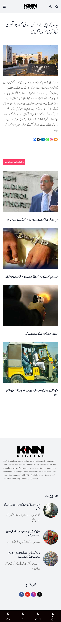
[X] (39, 139)
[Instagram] (51, 139)
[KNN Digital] (30, 7)
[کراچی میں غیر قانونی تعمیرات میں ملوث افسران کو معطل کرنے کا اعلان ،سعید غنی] (30, 191)
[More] (56, 139)
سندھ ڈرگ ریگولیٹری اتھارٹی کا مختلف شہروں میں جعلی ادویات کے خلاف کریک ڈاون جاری (24, 555)
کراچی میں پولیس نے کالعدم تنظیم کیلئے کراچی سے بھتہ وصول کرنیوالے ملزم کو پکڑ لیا (31, 277)
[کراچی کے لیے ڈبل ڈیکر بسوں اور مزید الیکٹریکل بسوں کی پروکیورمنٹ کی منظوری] (50, 537)
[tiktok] (39, 594)
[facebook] (21, 594)
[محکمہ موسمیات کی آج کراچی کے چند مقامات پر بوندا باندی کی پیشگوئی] (50, 510)
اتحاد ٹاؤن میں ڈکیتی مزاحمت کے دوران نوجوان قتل (41, 334)
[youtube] (27, 594)
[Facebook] (34, 139)
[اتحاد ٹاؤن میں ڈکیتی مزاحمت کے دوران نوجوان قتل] (30, 305)
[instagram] (33, 594)
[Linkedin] (43, 139)
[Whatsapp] (47, 139)
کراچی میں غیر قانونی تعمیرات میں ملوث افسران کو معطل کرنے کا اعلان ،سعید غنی (32, 220)
